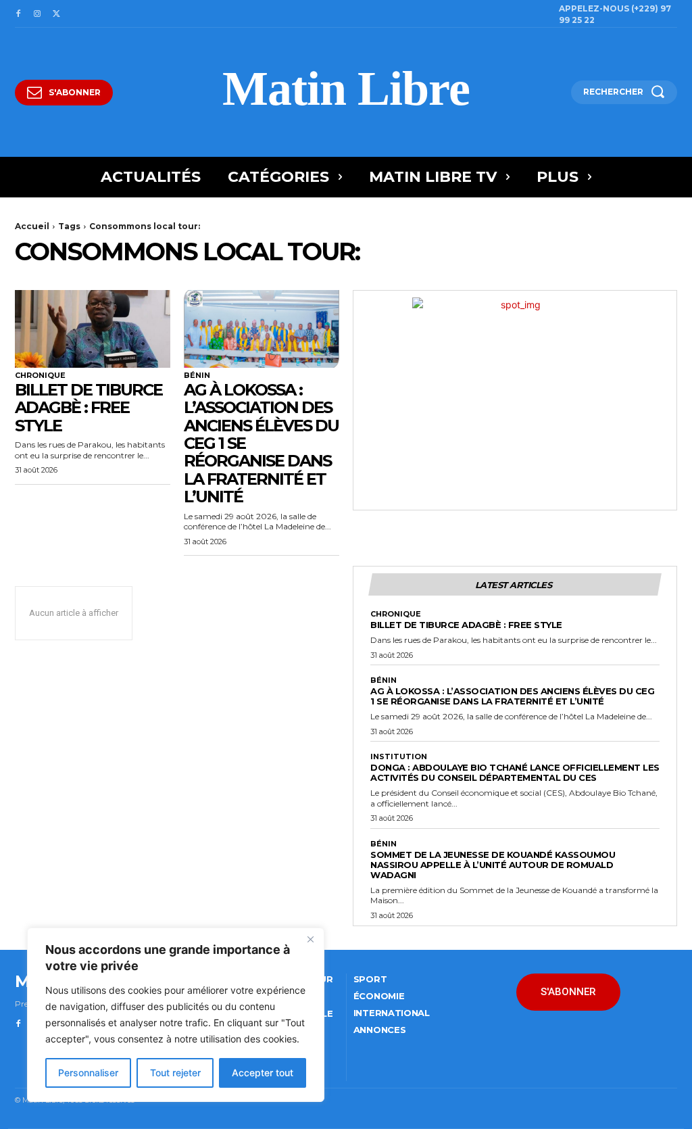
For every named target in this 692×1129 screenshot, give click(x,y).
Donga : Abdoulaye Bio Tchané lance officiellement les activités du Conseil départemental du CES (515, 772)
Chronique (40, 375)
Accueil (32, 226)
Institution (398, 756)
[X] (56, 14)
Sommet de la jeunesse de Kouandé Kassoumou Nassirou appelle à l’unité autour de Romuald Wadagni (492, 864)
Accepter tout (262, 1072)
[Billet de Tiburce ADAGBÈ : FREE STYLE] (92, 329)
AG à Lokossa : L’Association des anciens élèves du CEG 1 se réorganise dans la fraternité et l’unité (512, 696)
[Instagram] (37, 14)
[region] (175, 1015)
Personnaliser (88, 1072)
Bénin (197, 375)
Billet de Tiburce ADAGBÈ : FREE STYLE (88, 407)
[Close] (310, 939)
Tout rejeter (175, 1072)
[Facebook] (18, 14)
